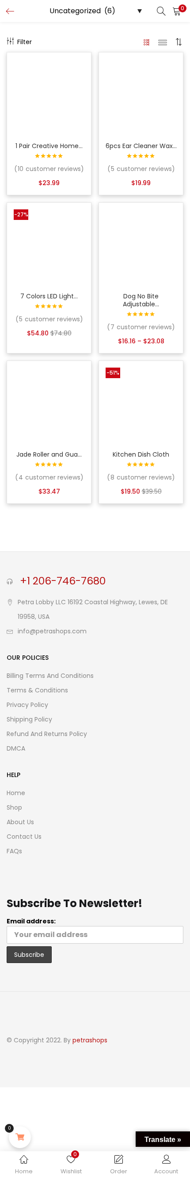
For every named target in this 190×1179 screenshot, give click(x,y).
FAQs (14, 851)
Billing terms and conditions (50, 675)
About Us (20, 822)
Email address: (31, 921)
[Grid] (147, 41)
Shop (14, 807)
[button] (176, 11)
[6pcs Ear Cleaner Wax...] (141, 93)
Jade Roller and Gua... (49, 454)
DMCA (16, 748)
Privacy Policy (27, 704)
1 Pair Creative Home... (49, 146)
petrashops (89, 1040)
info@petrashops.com (52, 631)
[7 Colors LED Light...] (49, 244)
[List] (162, 41)
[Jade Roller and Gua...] (49, 402)
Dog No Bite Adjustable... (141, 300)
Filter (24, 41)
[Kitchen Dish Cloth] (141, 402)
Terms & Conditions (37, 690)
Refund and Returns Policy (47, 733)
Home (16, 792)
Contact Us (24, 836)
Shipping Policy (29, 719)
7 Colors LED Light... (49, 296)
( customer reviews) (49, 169)
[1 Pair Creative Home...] (49, 93)
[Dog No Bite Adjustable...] (141, 244)
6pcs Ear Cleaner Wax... (141, 146)
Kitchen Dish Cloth (141, 454)
